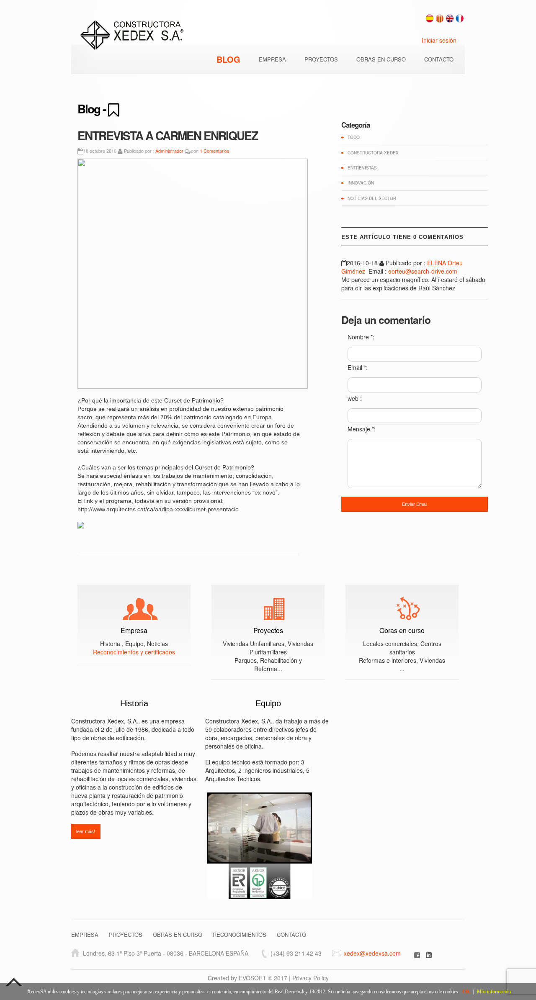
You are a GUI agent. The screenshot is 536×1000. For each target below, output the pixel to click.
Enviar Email (414, 504)
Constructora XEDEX (373, 153)
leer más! (85, 831)
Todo (354, 137)
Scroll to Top (13, 982)
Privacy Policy (310, 978)
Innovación (361, 183)
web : (355, 398)
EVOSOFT (252, 978)
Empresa (134, 630)
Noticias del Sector (372, 198)
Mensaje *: (362, 429)
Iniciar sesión (439, 40)
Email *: (358, 367)
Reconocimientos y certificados (134, 652)
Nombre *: (361, 337)
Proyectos (268, 630)
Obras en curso (402, 630)
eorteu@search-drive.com (422, 271)
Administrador (169, 150)
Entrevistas (362, 168)
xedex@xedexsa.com (372, 953)
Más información (494, 992)
